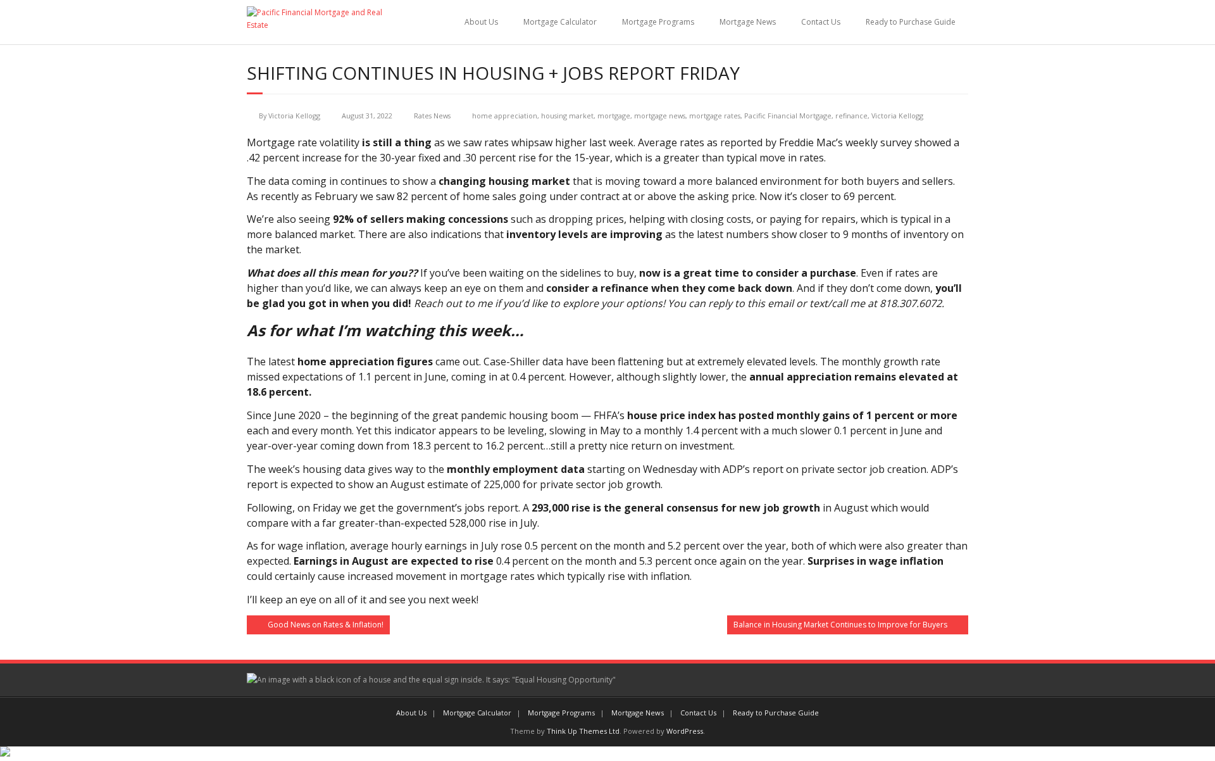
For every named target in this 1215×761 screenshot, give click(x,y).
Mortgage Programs (658, 21)
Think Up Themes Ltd (583, 731)
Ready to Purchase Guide (911, 21)
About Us (481, 21)
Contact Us (820, 21)
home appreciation (504, 115)
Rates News (432, 115)
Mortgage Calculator (560, 21)
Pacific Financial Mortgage (788, 115)
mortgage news (659, 115)
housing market (567, 115)
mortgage (613, 115)
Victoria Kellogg (294, 115)
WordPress (684, 731)
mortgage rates (714, 115)
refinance (851, 115)
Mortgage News (748, 21)
